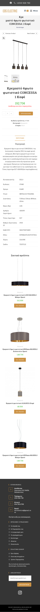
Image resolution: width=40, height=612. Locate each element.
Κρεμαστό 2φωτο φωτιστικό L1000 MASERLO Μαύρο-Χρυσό (20, 296)
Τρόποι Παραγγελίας (17, 559)
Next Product (31, 33)
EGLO (23, 125)
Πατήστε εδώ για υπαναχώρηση (19, 517)
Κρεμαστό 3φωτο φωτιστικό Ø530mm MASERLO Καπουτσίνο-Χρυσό (20, 350)
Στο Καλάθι (26, 113)
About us (13, 541)
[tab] (20, 138)
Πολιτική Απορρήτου (17, 556)
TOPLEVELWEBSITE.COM (20, 609)
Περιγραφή (20, 138)
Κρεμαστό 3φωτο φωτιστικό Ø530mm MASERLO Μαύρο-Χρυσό (20, 456)
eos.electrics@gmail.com (22, 511)
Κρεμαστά (24, 123)
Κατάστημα (20, 27)
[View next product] (36, 33)
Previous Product (10, 33)
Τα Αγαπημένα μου (17, 535)
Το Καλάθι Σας (15, 526)
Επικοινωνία (15, 544)
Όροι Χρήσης (15, 553)
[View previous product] (3, 33)
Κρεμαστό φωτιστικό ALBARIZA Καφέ (20, 403)
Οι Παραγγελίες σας (17, 529)
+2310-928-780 (23, 3)
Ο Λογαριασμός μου (17, 532)
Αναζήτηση (24, 584)
